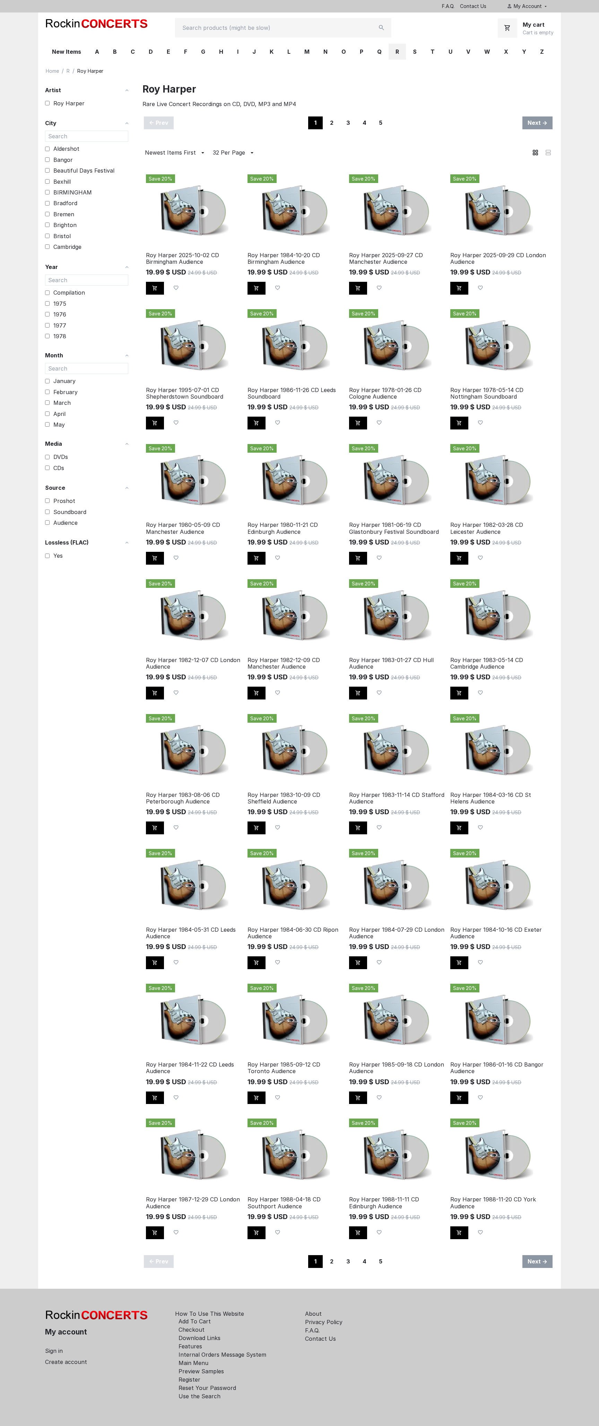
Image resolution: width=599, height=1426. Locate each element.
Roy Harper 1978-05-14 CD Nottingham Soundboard (486, 393)
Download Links (199, 1337)
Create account (66, 1361)
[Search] (381, 27)
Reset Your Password (207, 1387)
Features (190, 1346)
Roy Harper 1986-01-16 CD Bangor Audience (497, 1068)
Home (52, 71)
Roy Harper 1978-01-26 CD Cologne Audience (385, 393)
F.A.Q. (448, 6)
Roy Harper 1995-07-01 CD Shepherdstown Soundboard (184, 393)
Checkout (192, 1329)
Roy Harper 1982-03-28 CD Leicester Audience (486, 528)
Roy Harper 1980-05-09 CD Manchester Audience (183, 528)
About (313, 1313)
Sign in (54, 1350)
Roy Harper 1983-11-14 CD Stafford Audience (396, 798)
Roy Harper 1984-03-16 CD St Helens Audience (490, 798)
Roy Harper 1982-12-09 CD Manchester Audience (284, 663)
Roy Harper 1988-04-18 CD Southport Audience (284, 1202)
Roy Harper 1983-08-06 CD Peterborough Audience (183, 798)
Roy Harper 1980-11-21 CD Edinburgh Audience (283, 528)
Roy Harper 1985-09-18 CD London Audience (396, 1068)
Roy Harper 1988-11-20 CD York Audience (493, 1202)
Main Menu (193, 1362)
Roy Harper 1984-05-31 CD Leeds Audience (191, 933)
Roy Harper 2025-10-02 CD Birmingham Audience (182, 258)
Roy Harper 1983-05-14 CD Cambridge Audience (486, 663)
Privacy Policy (323, 1322)
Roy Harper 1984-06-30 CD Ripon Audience (293, 933)
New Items (66, 51)
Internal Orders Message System (222, 1354)
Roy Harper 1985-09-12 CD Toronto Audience (284, 1068)
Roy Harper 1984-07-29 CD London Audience (396, 933)
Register (189, 1379)
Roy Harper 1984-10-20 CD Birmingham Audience (284, 258)
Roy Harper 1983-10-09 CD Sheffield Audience (284, 798)
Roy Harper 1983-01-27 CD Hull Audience (391, 663)
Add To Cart (195, 1321)
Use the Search (199, 1396)
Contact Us (473, 6)
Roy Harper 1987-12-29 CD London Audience (193, 1202)
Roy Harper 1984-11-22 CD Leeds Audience (190, 1068)
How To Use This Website (209, 1313)
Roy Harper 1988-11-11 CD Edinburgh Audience (384, 1202)
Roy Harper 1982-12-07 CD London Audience (193, 663)
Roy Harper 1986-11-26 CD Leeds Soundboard (292, 393)
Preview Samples (201, 1371)
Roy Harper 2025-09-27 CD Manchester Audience (386, 258)
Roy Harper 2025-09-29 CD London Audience (498, 258)
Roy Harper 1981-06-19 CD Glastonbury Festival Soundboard (394, 528)
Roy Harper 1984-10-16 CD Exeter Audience (496, 933)
